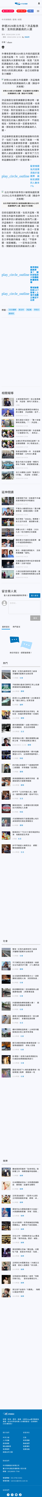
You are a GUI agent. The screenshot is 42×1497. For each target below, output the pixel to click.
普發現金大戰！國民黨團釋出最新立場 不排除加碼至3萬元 (6, 741)
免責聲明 (6, 1449)
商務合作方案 (8, 1452)
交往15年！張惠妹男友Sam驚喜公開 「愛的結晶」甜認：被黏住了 (6, 1239)
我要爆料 (26, 1446)
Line (16, 1494)
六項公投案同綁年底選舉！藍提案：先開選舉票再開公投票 (8, 574)
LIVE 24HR (8, 11)
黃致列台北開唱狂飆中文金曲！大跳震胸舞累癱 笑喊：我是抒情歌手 (6, 1212)
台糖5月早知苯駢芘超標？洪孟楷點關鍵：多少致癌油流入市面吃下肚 (8, 444)
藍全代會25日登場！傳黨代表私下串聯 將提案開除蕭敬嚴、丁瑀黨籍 (8, 465)
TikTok (20, 1494)
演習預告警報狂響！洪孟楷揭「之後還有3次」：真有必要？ (8, 433)
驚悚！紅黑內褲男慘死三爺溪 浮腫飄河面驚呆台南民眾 (6, 674)
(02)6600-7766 (13, 1471)
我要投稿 (26, 1449)
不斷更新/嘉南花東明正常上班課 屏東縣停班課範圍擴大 (6, 688)
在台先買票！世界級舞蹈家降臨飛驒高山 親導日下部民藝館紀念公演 (6, 1225)
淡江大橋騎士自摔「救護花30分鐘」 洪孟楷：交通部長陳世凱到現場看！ (8, 475)
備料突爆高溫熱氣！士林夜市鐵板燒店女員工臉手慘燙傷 (6, 1032)
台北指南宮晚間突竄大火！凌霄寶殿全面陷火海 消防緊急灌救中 (6, 979)
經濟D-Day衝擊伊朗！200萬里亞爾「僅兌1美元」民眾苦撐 (6, 701)
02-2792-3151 (16, 1478)
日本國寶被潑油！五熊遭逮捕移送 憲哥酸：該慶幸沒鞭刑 (6, 1185)
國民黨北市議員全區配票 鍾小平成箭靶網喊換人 (8, 543)
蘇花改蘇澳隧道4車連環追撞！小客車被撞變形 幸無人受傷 (6, 1046)
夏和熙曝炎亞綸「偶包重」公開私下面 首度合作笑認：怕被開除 (6, 1252)
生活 (22, 731)
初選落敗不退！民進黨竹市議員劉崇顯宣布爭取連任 (8, 501)
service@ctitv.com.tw (19, 1481)
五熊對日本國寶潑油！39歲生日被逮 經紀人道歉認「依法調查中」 (6, 1266)
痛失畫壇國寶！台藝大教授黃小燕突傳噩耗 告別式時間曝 (6, 728)
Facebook (8, 1494)
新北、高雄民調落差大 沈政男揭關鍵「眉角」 (8, 553)
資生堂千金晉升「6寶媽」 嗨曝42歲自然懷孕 (6, 1292)
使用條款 (6, 1443)
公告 (24, 1437)
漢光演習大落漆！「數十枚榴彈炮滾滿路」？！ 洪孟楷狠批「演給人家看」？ (8, 423)
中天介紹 (6, 1437)
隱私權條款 (7, 1446)
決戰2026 (31, 11)
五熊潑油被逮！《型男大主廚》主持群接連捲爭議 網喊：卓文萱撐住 (6, 1199)
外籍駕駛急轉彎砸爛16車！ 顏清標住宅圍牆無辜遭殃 (6, 1006)
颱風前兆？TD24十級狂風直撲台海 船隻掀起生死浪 (6, 835)
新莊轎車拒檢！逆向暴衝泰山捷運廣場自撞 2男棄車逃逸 (6, 992)
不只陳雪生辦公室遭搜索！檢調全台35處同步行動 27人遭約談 (6, 965)
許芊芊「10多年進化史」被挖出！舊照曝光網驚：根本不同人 (6, 795)
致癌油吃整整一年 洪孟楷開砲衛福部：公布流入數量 (8, 454)
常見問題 (26, 1440)
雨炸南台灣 (21, 11)
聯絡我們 (26, 1443)
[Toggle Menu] (38, 11)
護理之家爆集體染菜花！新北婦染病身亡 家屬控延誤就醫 (6, 1019)
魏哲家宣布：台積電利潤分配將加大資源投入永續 (6, 808)
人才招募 (6, 1440)
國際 (21, 705)
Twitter (4, 1494)
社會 (21, 678)
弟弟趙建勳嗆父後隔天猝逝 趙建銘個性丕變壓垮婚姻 (6, 781)
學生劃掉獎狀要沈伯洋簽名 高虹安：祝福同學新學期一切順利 (6, 714)
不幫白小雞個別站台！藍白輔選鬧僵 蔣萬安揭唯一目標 (8, 511)
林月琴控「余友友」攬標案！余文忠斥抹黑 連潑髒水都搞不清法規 (8, 522)
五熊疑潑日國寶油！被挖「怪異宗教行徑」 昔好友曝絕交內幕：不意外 (6, 1279)
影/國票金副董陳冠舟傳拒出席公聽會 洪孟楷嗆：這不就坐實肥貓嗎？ (8, 412)
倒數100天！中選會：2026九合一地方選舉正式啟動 (8, 532)
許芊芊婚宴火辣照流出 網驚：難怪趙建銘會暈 (6, 848)
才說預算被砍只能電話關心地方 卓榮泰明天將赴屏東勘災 (6, 822)
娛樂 (21, 1175)
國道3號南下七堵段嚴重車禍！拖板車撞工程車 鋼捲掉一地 (6, 1073)
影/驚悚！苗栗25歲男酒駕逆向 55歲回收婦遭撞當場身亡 (6, 1059)
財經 (21, 758)
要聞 (22, 691)
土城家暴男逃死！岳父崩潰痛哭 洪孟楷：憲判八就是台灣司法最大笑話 (8, 402)
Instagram (12, 1494)
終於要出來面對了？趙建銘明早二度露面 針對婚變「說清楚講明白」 (6, 768)
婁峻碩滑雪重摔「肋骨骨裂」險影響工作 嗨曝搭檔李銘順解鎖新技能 (6, 1172)
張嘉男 (27, 37)
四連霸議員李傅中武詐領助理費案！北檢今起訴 (8, 564)
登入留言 (35, 595)
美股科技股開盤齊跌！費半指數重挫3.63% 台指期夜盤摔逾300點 (6, 755)
